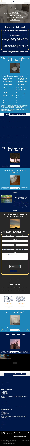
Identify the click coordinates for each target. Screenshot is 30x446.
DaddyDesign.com (27, 440)
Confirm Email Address (21, 248)
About (19, 436)
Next (16, 210)
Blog (23, 436)
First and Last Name (8, 235)
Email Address (8, 248)
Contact (25, 436)
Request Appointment (14, 19)
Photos (21, 436)
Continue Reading (14, 188)
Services (15, 436)
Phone (22, 235)
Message (15, 252)
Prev (14, 210)
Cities (17, 436)
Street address (15, 239)
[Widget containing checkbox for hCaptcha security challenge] (15, 266)
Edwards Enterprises (1, 1)
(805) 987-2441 (17, 432)
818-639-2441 (15, 284)
